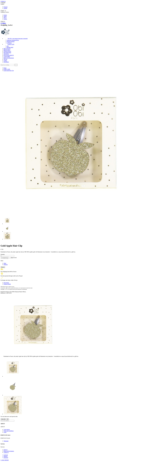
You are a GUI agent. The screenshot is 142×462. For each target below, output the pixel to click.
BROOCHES (7, 50)
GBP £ (5, 16)
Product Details (7, 284)
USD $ (5, 19)
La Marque (9, 42)
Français (5, 6)
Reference (3, 293)
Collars (5, 60)
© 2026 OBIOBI (5, 460)
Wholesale (6, 441)
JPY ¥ (5, 17)
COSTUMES (7, 56)
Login (5, 432)
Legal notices (7, 429)
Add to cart (5, 258)
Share (5, 263)
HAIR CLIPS (9, 44)
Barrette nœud (10, 47)
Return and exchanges (9, 451)
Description (6, 282)
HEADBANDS (7, 52)
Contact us (3, 1)
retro (8, 46)
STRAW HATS (7, 51)
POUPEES (6, 62)
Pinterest (6, 264)
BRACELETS (7, 48)
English (5, 8)
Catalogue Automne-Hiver (13, 40)
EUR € (5, 15)
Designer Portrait (10, 41)
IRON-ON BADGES (9, 58)
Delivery (6, 449)
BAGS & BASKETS (9, 55)
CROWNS (6, 54)
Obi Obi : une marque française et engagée (16, 38)
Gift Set (5, 59)
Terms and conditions (9, 430)
